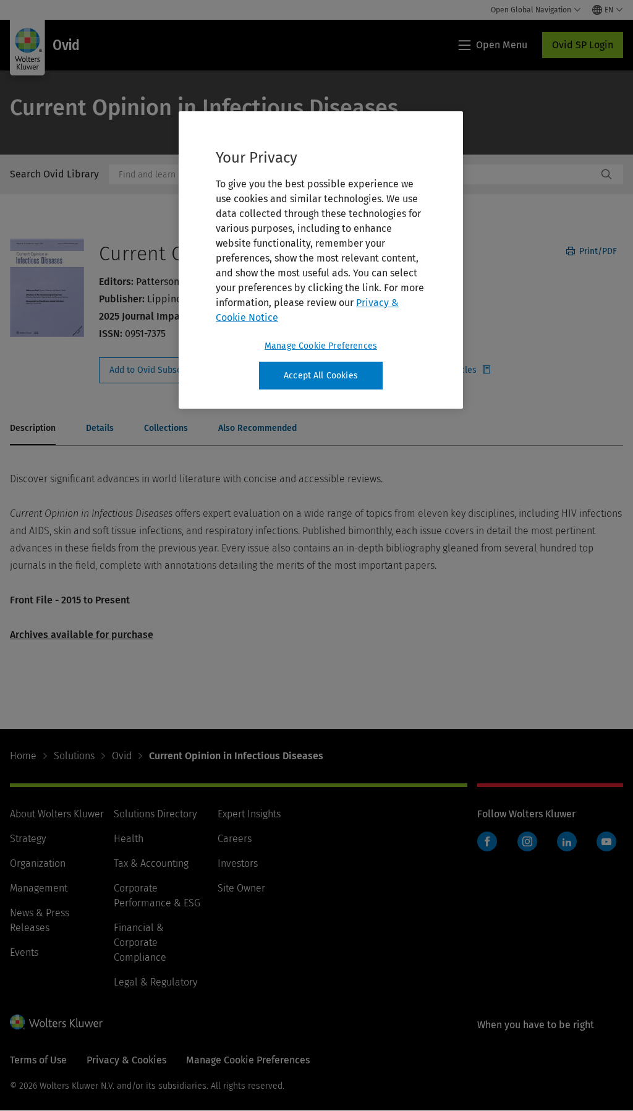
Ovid (122, 756)
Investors (238, 863)
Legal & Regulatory (155, 982)
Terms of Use (38, 1060)
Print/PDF (597, 251)
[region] (321, 260)
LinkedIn (567, 841)
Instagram (527, 841)
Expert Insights (249, 814)
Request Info (166, 370)
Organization (38, 863)
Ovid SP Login (582, 45)
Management (38, 888)
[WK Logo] (56, 1022)
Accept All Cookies (321, 375)
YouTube (606, 841)
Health (128, 839)
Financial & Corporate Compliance (140, 942)
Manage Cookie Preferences (321, 346)
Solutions (74, 756)
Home (23, 756)
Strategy (28, 839)
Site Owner (241, 888)
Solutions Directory (155, 814)
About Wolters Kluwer (57, 814)
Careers (235, 839)
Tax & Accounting (151, 863)
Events (24, 952)
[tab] (33, 429)
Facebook (487, 841)
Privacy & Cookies (126, 1060)
